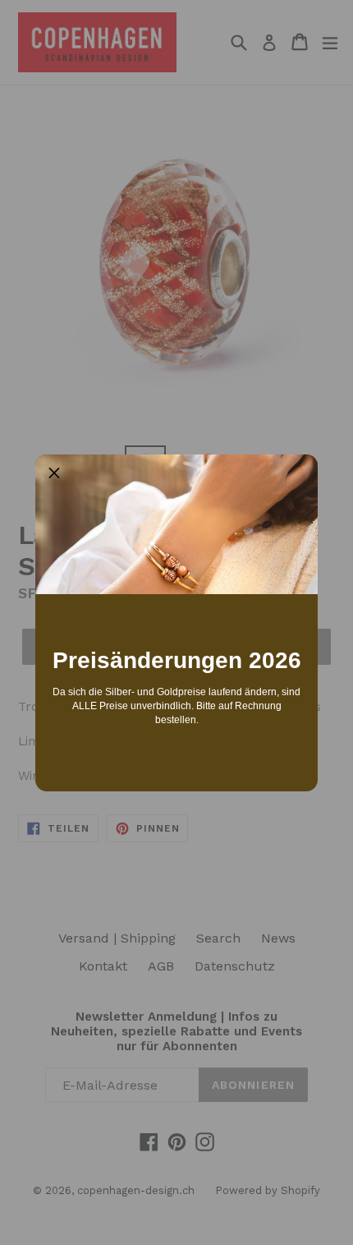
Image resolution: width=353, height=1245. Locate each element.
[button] (54, 473)
